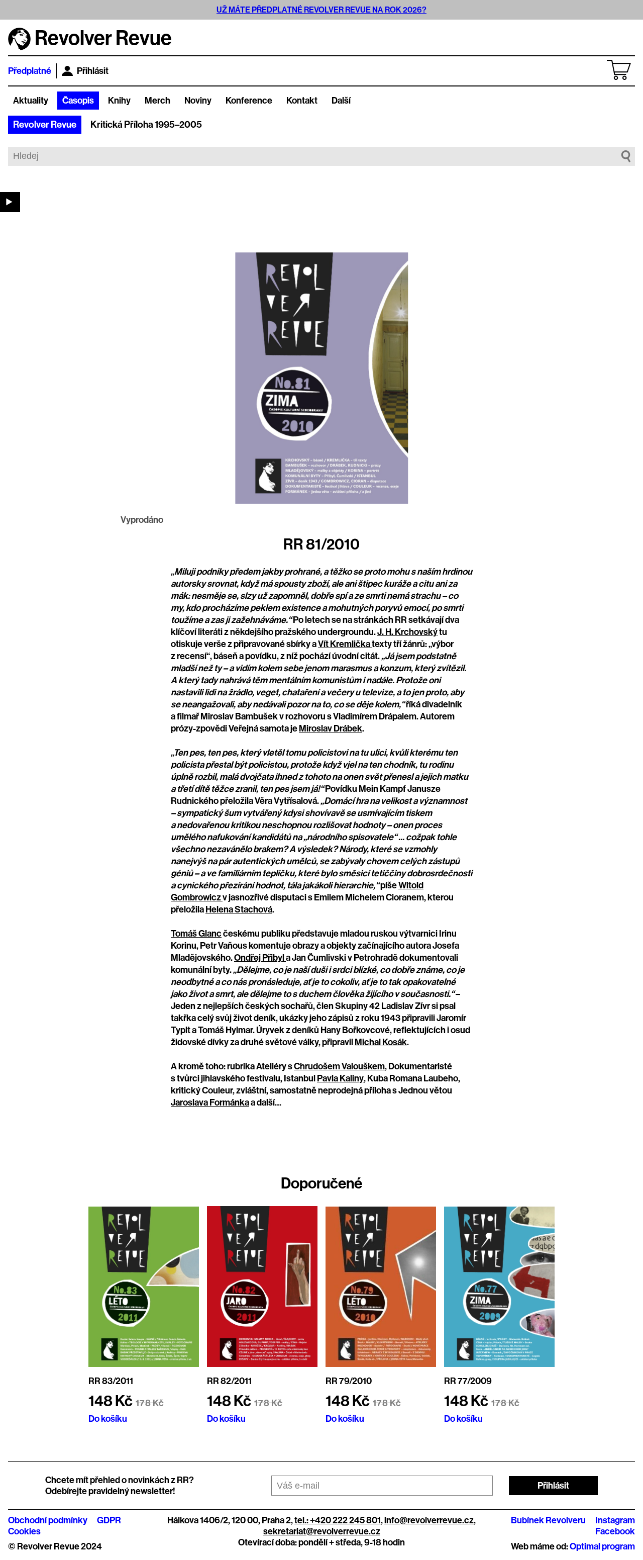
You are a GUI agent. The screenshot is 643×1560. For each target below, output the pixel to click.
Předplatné (29, 70)
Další (341, 100)
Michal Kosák (381, 1042)
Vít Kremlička (345, 644)
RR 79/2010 (349, 1381)
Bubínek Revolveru (548, 1520)
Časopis (78, 100)
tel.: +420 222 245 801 (337, 1520)
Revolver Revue (44, 124)
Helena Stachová (238, 909)
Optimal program (602, 1546)
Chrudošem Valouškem (339, 1066)
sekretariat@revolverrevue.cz (321, 1531)
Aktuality (30, 100)
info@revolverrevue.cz (429, 1520)
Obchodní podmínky (47, 1520)
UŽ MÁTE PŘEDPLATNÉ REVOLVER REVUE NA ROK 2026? (321, 10)
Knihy (119, 100)
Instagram (615, 1520)
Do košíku (107, 1418)
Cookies (24, 1531)
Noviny (197, 100)
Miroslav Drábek (330, 728)
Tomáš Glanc (196, 933)
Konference (249, 100)
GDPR (109, 1520)
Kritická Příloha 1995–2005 (146, 124)
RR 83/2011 (110, 1381)
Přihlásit (93, 70)
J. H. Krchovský (407, 631)
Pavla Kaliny (340, 1078)
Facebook (615, 1531)
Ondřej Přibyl (260, 957)
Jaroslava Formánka (210, 1102)
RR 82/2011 (229, 1381)
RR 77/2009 (468, 1381)
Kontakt (301, 100)
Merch (157, 100)
